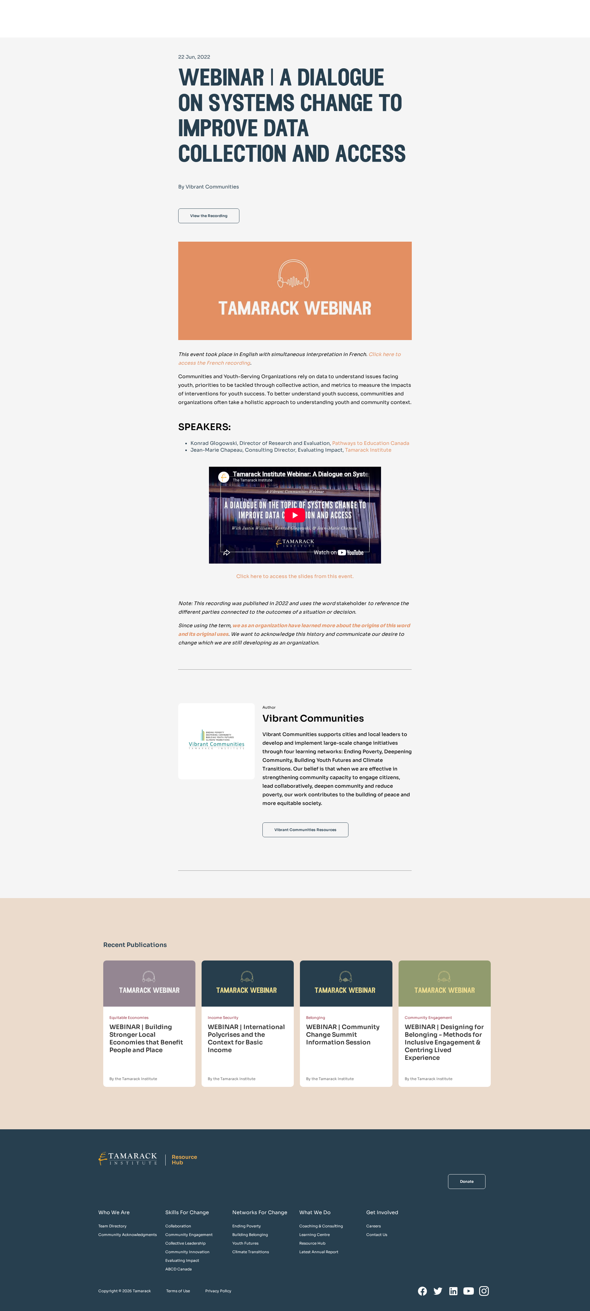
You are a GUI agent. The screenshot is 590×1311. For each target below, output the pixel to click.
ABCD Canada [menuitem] (178, 1269)
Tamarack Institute (367, 450)
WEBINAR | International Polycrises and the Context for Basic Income (246, 1038)
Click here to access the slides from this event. (295, 576)
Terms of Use (178, 1291)
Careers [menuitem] (373, 1226)
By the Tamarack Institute (133, 1079)
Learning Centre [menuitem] (314, 1234)
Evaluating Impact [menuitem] (182, 1260)
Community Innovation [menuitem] (187, 1252)
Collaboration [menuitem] (178, 1226)
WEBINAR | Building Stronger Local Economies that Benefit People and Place (146, 1038)
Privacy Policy (218, 1291)
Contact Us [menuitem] (376, 1234)
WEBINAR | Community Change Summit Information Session (343, 1034)
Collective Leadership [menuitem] (185, 1243)
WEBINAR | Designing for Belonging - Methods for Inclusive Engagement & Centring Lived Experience (444, 1042)
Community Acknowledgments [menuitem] (127, 1234)
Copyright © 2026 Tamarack (124, 1291)
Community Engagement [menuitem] (189, 1234)
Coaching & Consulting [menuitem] (321, 1226)
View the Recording (208, 215)
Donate (467, 1181)
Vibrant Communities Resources (305, 829)
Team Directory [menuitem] (112, 1226)
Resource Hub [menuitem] (312, 1243)
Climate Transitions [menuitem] (250, 1252)
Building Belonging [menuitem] (250, 1234)
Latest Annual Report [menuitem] (318, 1252)
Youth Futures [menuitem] (245, 1243)
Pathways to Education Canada (370, 443)
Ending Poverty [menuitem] (246, 1226)
